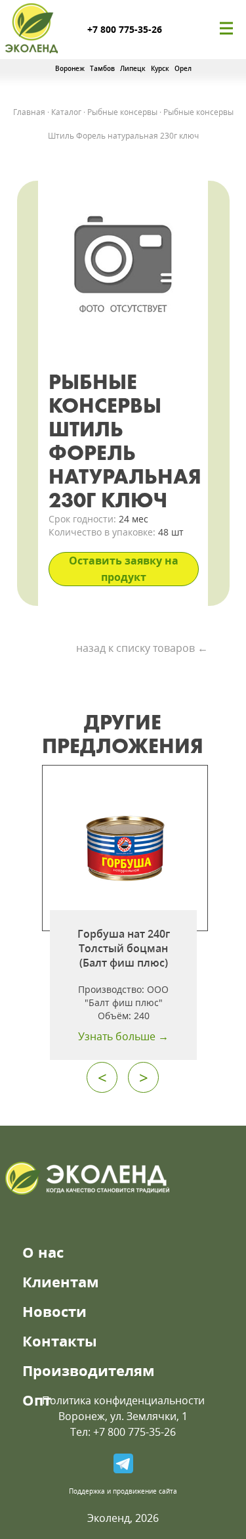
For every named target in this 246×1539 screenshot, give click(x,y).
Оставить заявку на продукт (123, 568)
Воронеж (70, 68)
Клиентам (60, 1281)
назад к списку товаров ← (142, 648)
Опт (36, 1400)
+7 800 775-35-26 (124, 29)
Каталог (66, 112)
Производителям (88, 1370)
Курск (160, 68)
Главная (29, 112)
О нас (43, 1252)
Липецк (133, 68)
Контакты (59, 1340)
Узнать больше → (123, 1036)
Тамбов (102, 68)
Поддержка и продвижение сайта (123, 1491)
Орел (183, 68)
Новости (54, 1311)
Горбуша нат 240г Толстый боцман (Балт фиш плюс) (123, 948)
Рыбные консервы (122, 112)
